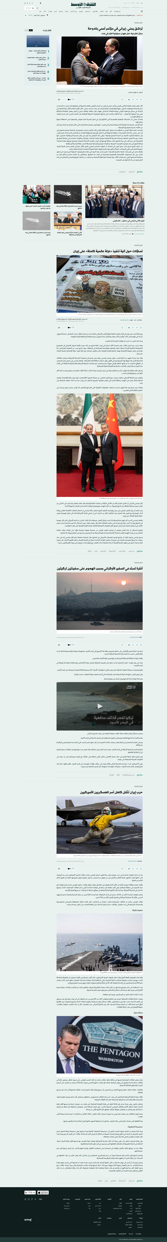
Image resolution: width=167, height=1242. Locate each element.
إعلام (100, 1211)
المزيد (40, 11)
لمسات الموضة (67, 1208)
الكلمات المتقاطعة (97, 1222)
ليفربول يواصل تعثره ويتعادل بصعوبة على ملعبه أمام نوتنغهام (118, 15)
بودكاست (50, 11)
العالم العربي (140, 1203)
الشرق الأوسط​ (117, 11)
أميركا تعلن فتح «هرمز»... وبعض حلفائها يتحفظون (37, 52)
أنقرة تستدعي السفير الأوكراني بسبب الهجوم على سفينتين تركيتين (100, 569)
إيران (95, 551)
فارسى (125, 3)
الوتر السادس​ (98, 1206)
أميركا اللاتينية (129, 1213)
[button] (99, 706)
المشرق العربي (138, 1211)
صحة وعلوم (87, 11)
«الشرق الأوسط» (124, 320)
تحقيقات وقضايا (128, 1225)
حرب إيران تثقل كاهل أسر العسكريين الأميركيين (111, 792)
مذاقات (68, 1203)
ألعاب (44, 11)
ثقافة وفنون (95, 11)
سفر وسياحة (67, 1206)
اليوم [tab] (31, 30)
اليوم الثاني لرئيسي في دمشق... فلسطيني (128, 221)
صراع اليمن (122, 172)
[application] (100, 706)
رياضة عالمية (140, 1227)
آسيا (131, 1208)
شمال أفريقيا (138, 1208)
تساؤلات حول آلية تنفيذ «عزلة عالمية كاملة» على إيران (108, 251)
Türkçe (132, 3)
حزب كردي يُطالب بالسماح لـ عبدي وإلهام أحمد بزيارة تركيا (37, 72)
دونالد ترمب (122, 551)
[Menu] (142, 11)
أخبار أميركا (112, 551)
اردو (129, 3)
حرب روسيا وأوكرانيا (129, 775)
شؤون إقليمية (138, 23)
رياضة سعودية (139, 1222)
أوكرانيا (111, 775)
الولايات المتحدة (129, 1203)
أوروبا (131, 1206)
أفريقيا (130, 1211)
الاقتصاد (101, 11)
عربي (142, 3)
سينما (100, 1208)
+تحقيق (130, 1227)
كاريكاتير (120, 1206)
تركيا (118, 775)
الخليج (140, 1206)
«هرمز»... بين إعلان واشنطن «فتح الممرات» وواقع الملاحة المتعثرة (37, 79)
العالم (111, 11)
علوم (89, 1206)
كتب (100, 1203)
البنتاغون (113, 1181)
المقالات (120, 1203)
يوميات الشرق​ (73, 11)
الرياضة (66, 11)
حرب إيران (132, 551)
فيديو (55, 11)
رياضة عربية (140, 1225)
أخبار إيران (132, 172)
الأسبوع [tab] (26, 30)
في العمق (61, 11)
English (137, 3)
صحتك (89, 1203)
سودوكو (99, 1225)
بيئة (89, 1208)
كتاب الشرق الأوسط (117, 1208)
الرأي (107, 11)
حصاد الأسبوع (129, 1222)
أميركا (90, 551)
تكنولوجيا (81, 11)
